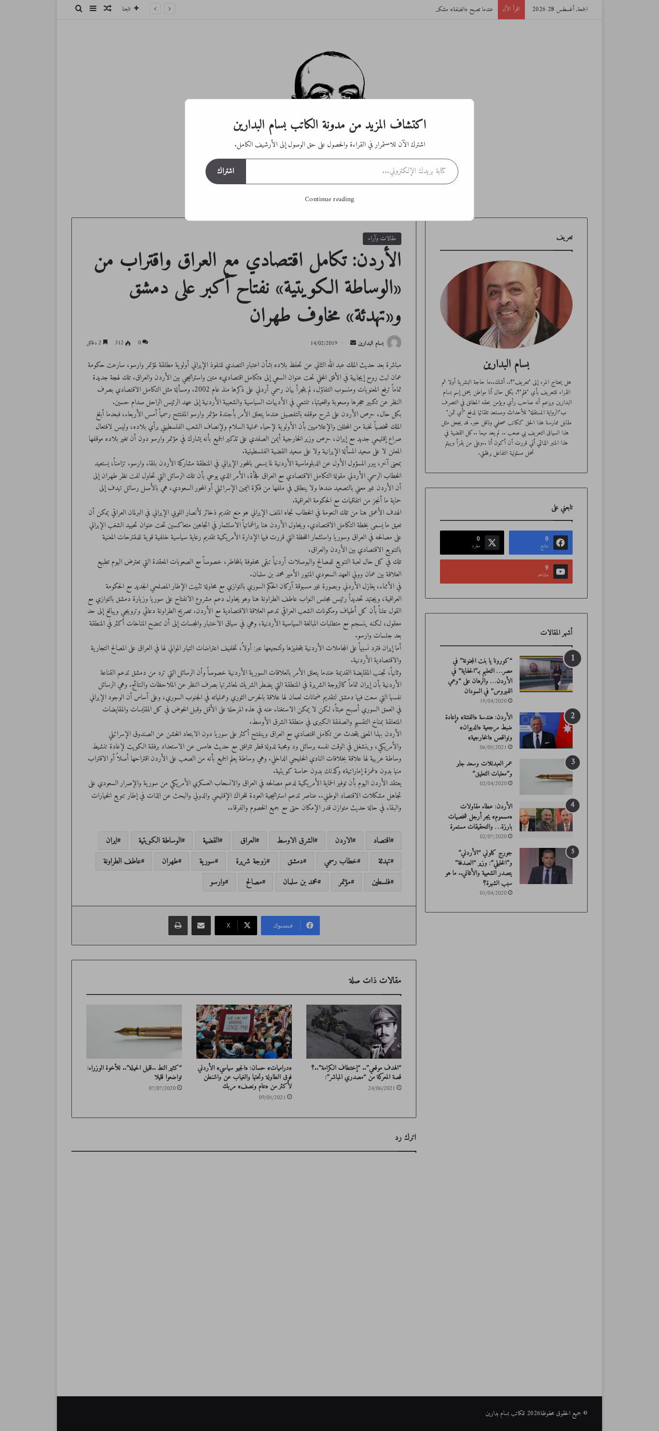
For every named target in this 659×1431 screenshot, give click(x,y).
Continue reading (329, 199)
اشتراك (225, 171)
